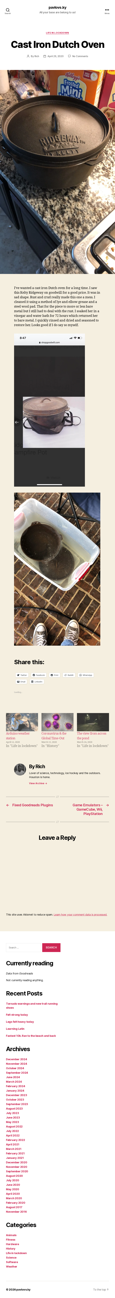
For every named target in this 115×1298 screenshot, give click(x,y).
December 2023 (16, 1095)
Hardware (12, 1244)
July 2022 (12, 1131)
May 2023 (12, 1122)
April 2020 (13, 1193)
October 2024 (15, 1068)
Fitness (10, 1239)
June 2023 (13, 1117)
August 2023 (14, 1108)
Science (11, 1257)
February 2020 (15, 1202)
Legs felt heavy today (20, 1021)
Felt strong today (17, 1014)
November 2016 (16, 1211)
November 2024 (16, 1063)
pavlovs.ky (57, 7)
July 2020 (12, 1180)
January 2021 (15, 1157)
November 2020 (16, 1166)
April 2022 (12, 1135)
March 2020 (14, 1198)
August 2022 (14, 1126)
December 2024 (16, 1059)
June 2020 (13, 1184)
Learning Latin (15, 1028)
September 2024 (17, 1072)
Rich (36, 56)
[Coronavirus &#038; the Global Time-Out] (57, 722)
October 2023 (15, 1099)
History (10, 1248)
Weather (11, 1266)
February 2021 (15, 1153)
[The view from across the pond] (93, 722)
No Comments (80, 56)
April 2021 (12, 1144)
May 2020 (12, 1189)
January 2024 (15, 1090)
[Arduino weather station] (22, 722)
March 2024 (14, 1081)
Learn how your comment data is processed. (80, 914)
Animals (11, 1235)
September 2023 (17, 1104)
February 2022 (15, 1140)
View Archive (38, 783)
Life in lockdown (57, 33)
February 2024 (15, 1086)
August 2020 (14, 1175)
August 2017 (14, 1207)
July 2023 (12, 1113)
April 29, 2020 (55, 56)
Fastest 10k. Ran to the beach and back (31, 1035)
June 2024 (13, 1077)
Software (12, 1262)
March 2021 (13, 1148)
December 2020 (16, 1162)
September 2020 (17, 1171)
